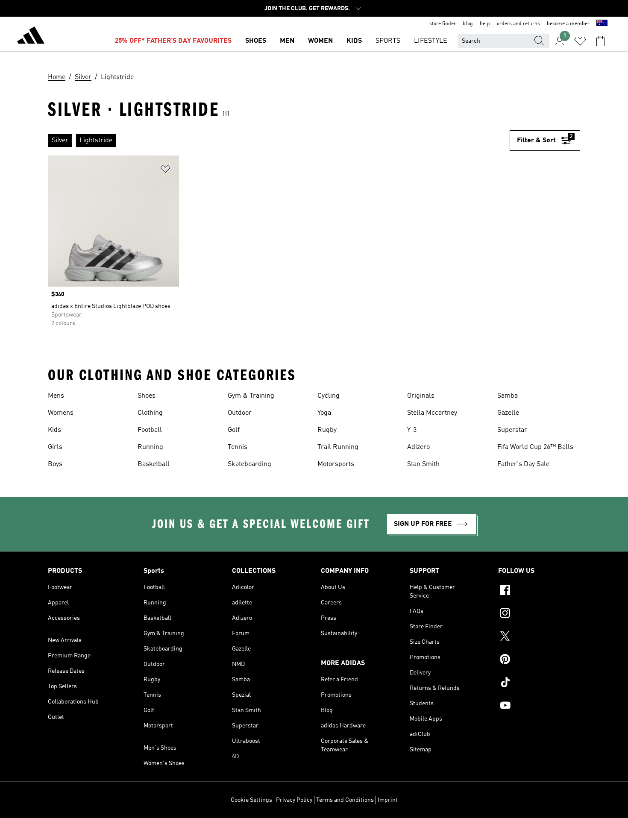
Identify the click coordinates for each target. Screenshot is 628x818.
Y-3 (412, 430)
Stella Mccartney (432, 413)
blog (468, 23)
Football (150, 430)
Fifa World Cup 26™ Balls (535, 447)
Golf (234, 430)
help (485, 23)
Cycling (328, 396)
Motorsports (335, 464)
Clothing (150, 413)
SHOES (255, 41)
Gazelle (508, 413)
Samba (507, 396)
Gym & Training (251, 396)
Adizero (418, 447)
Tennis (237, 447)
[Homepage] (30, 36)
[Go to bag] (600, 41)
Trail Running (337, 447)
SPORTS (388, 41)
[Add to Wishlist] (165, 170)
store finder (442, 23)
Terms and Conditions (345, 800)
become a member (568, 23)
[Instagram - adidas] (539, 614)
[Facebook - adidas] (539, 591)
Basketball (154, 464)
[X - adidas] (539, 637)
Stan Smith (423, 464)
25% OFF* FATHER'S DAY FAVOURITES (173, 41)
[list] (279, 140)
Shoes (147, 396)
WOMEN (320, 41)
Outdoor (240, 413)
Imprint (388, 800)
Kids (54, 430)
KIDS (354, 41)
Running (150, 447)
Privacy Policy (294, 800)
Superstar (512, 430)
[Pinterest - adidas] (539, 660)
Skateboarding (249, 464)
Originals (420, 396)
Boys (55, 464)
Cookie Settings (251, 800)
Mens (56, 396)
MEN (287, 41)
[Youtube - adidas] (539, 706)
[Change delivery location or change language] (602, 24)
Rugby (327, 430)
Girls (55, 447)
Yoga (324, 413)
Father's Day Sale (523, 464)
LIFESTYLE (430, 41)
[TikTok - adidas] (539, 683)
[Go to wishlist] (580, 41)
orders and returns (518, 23)
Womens (60, 413)
